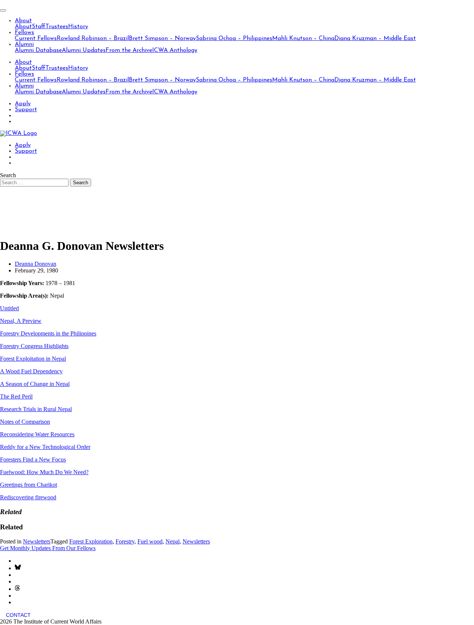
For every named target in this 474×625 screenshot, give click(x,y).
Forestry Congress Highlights (34, 346)
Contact (18, 615)
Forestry (125, 541)
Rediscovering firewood (28, 497)
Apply (23, 104)
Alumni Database (38, 50)
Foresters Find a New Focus (33, 459)
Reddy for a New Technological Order (45, 447)
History (78, 27)
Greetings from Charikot (28, 485)
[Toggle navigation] (3, 10)
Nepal (173, 541)
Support (26, 110)
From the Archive (129, 50)
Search (8, 175)
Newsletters (36, 541)
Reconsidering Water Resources (37, 434)
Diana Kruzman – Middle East (375, 39)
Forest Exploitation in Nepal (33, 359)
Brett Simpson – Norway (162, 39)
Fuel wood (150, 541)
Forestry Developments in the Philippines (48, 333)
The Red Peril (16, 396)
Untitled (9, 308)
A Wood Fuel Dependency (31, 371)
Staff (39, 27)
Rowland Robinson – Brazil (93, 39)
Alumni (24, 44)
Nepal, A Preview (20, 321)
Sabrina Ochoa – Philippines (234, 39)
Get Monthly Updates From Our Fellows (48, 548)
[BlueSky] (18, 568)
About (23, 21)
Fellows (24, 33)
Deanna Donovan (35, 264)
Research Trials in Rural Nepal (36, 409)
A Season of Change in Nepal (35, 384)
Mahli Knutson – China (303, 39)
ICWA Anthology (174, 50)
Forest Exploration (91, 541)
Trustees (57, 27)
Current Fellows (36, 39)
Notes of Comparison (25, 422)
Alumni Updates (84, 50)
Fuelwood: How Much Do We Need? (44, 472)
